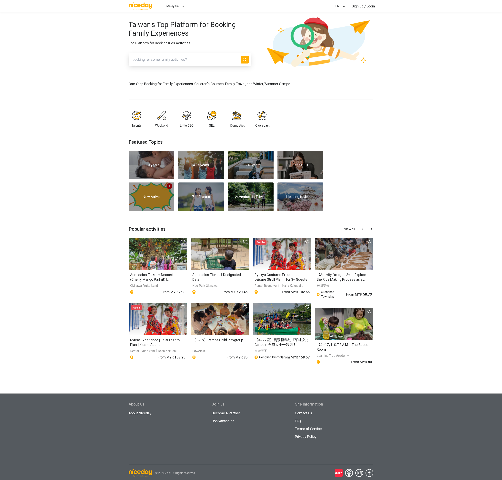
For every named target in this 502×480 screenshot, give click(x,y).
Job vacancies (223, 421)
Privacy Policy (305, 437)
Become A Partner (226, 413)
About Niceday (140, 413)
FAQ (298, 421)
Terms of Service (308, 429)
